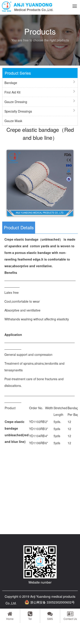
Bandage (10, 82)
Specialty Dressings (18, 111)
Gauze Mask (13, 121)
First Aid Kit (12, 92)
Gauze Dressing (15, 101)
